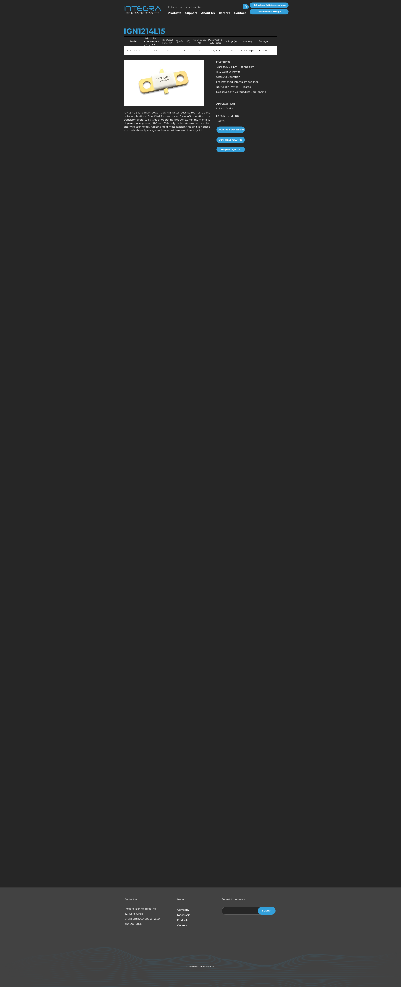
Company (183, 910)
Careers (182, 925)
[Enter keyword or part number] (246, 6)
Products (182, 920)
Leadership (183, 915)
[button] (208, 11)
